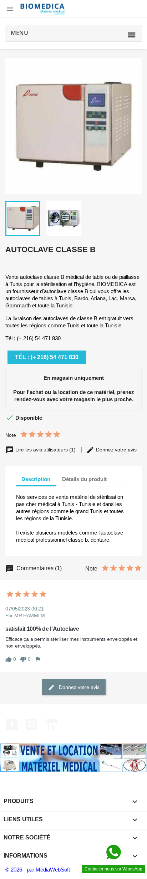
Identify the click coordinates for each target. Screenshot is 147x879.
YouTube (31, 724)
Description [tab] (35, 479)
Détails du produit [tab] (84, 479)
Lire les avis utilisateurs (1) (45, 450)
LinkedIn (51, 724)
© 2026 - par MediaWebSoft (37, 870)
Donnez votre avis (116, 450)
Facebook (11, 724)
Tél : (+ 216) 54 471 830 (46, 357)
